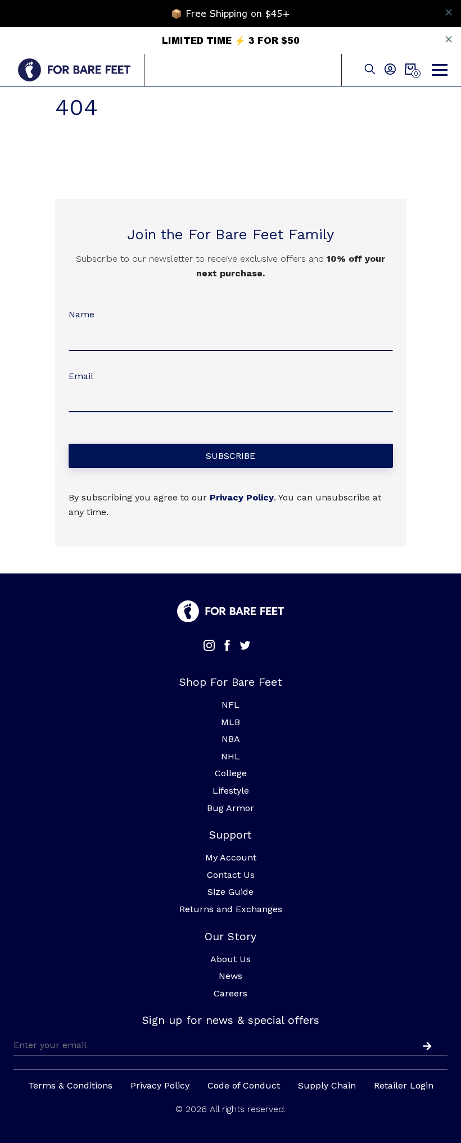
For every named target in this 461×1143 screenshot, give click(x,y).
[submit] (425, 1045)
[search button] (370, 70)
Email (81, 376)
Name (81, 314)
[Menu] (439, 70)
